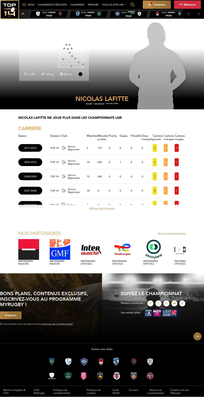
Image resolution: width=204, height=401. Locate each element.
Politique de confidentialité (61, 391)
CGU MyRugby (39, 391)
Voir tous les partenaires (172, 233)
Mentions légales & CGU (14, 391)
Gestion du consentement (155, 391)
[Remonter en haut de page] (197, 336)
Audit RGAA (116, 391)
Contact (133, 390)
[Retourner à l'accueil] (9, 11)
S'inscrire (10, 315)
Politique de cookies (94, 391)
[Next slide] (199, 14)
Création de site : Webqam (180, 391)
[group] (49, 14)
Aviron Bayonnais (74, 148)
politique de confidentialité (57, 324)
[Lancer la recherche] (132, 5)
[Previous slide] (188, 14)
